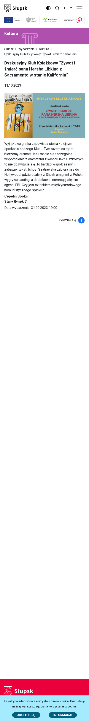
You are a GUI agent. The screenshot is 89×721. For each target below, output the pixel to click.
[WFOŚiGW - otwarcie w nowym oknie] (50, 20)
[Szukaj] (57, 8)
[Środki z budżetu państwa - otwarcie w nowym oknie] (31, 20)
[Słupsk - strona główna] (15, 8)
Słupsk (9, 49)
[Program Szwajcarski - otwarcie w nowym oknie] (73, 20)
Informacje (63, 715)
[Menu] (79, 8)
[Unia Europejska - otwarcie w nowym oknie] (12, 20)
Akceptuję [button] (26, 715)
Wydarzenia (26, 49)
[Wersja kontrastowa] (48, 8)
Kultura (44, 49)
